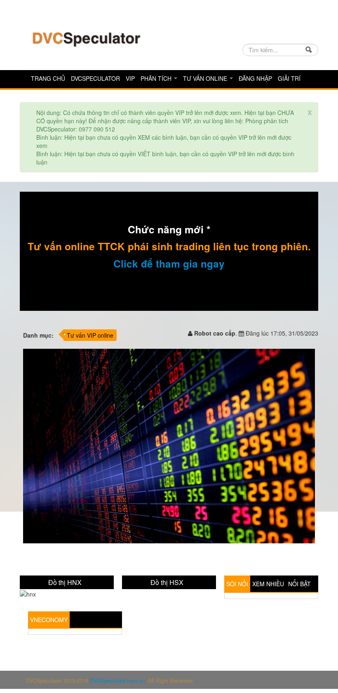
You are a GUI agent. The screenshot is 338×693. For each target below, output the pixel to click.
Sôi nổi (237, 584)
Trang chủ (48, 78)
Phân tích (157, 78)
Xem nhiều (268, 584)
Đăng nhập (255, 78)
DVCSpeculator (95, 78)
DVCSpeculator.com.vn (117, 680)
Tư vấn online (206, 78)
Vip (130, 78)
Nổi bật (299, 584)
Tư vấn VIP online (90, 335)
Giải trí (289, 78)
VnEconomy (49, 619)
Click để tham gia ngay (169, 263)
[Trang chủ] (86, 38)
